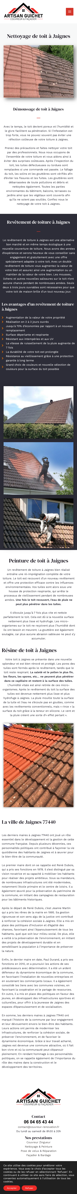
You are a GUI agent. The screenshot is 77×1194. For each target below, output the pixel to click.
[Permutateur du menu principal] (70, 12)
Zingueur (44, 1142)
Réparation (49, 1151)
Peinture (46, 1146)
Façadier (31, 1155)
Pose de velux (30, 1151)
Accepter (12, 1188)
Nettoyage (32, 1146)
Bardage (45, 1155)
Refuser (29, 1188)
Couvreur (33, 1142)
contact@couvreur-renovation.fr (38, 1127)
